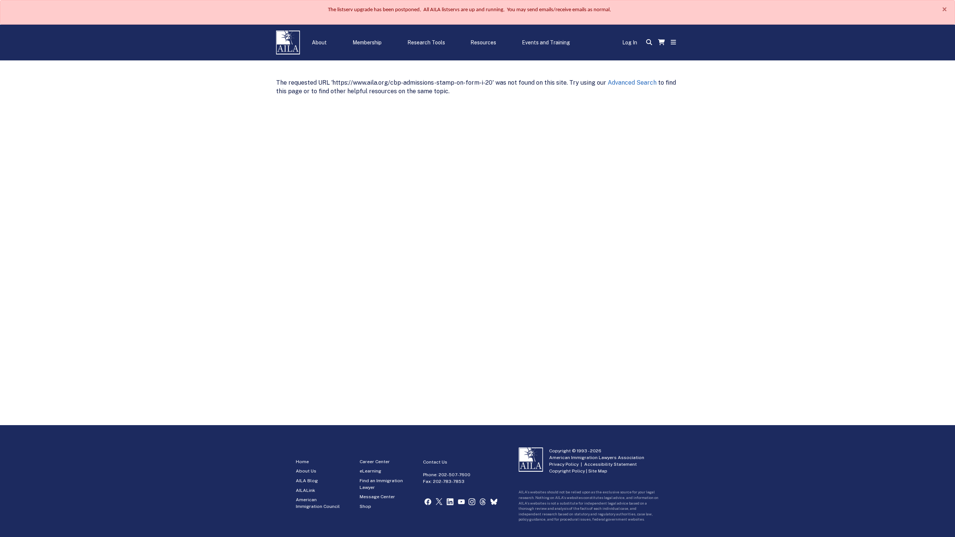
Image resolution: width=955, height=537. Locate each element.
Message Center (377, 496)
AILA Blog (307, 480)
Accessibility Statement (610, 464)
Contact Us (435, 462)
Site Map (597, 471)
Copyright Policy (567, 471)
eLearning (370, 471)
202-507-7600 (454, 474)
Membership (367, 42)
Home (302, 461)
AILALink (305, 490)
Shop (365, 506)
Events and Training (546, 42)
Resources (483, 42)
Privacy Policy (564, 464)
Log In (629, 42)
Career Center (375, 461)
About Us (306, 471)
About (319, 42)
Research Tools (426, 42)
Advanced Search (632, 82)
